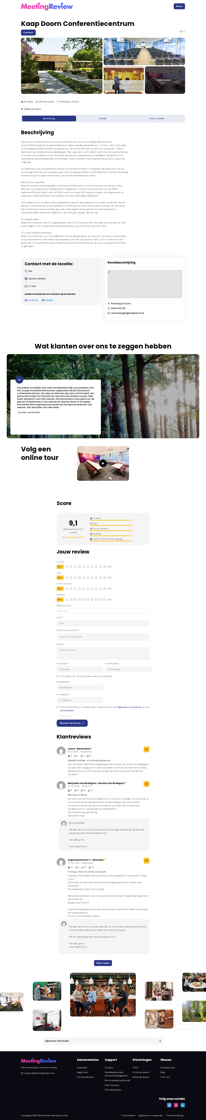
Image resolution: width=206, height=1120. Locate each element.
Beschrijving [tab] (49, 118)
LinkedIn (48, 300)
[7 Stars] (92, 567)
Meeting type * (64, 605)
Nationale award (141, 1077)
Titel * (60, 617)
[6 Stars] (88, 567)
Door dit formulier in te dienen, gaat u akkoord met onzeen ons (104, 709)
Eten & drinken (64, 583)
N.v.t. (60, 567)
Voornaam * (63, 663)
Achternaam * (112, 663)
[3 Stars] (75, 567)
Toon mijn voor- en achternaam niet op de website (86, 676)
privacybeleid (67, 710)
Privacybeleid (128, 1115)
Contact (28, 32)
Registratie (82, 1072)
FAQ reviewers (112, 1085)
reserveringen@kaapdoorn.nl (127, 313)
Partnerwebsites (85, 1077)
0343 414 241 (118, 308)
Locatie (60, 561)
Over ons (165, 1077)
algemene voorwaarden (130, 707)
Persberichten (168, 1067)
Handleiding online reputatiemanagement (116, 1074)
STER (135, 1067)
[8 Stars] (96, 567)
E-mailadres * (63, 694)
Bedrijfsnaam (63, 681)
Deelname (82, 1067)
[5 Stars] (84, 567)
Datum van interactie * (68, 630)
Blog (163, 1072)
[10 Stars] (105, 567)
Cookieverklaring (174, 1115)
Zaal (59, 572)
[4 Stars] (79, 567)
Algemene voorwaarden (151, 1115)
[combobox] (58, 611)
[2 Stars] (71, 567)
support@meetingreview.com (39, 1073)
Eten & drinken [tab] (156, 118)
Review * (61, 644)
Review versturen (70, 723)
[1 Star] (67, 567)
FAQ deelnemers (113, 1089)
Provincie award (141, 1072)
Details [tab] (103, 118)
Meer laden (103, 963)
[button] (179, 6)
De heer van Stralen (29, 412)
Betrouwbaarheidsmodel (117, 1080)
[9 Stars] (100, 567)
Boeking (61, 594)
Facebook (32, 300)
